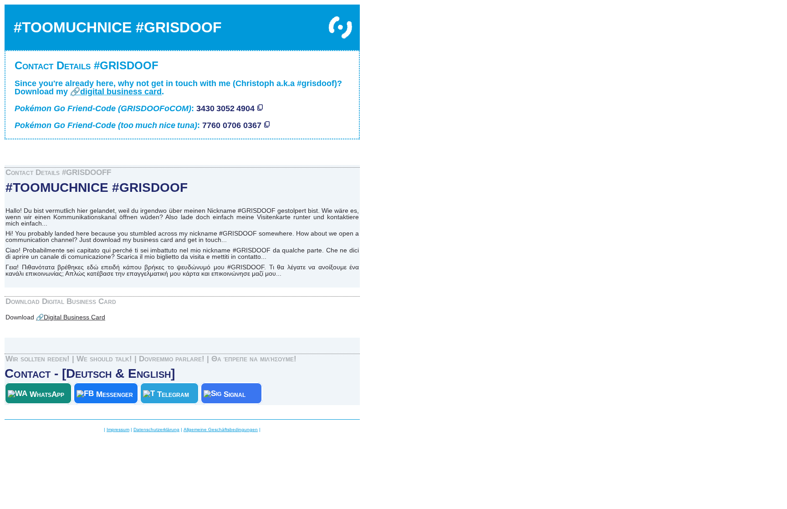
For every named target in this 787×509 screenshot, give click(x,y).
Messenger (114, 394)
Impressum (118, 429)
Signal (240, 394)
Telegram (175, 394)
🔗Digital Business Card (70, 317)
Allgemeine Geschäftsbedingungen (221, 429)
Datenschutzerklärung (156, 429)
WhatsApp (48, 394)
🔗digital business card (116, 91)
